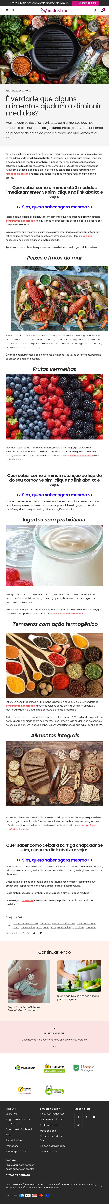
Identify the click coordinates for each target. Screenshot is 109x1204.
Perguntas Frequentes (52, 1113)
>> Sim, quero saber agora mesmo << (54, 207)
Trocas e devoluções (52, 1119)
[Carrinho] (101, 10)
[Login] (96, 10)
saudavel (91, 927)
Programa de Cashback (19, 1129)
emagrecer (42, 927)
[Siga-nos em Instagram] (86, 1117)
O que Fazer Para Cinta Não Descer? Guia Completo (24, 1008)
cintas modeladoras (63, 923)
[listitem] (23, 933)
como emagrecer (86, 923)
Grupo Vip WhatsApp (17, 1151)
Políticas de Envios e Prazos (51, 1138)
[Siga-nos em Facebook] (78, 1117)
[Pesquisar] (13, 10)
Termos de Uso (48, 1151)
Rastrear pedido (49, 1125)
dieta (16, 927)
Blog (8, 1134)
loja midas (78, 927)
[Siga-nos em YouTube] (94, 1117)
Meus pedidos (48, 1130)
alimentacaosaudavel (18, 91)
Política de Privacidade (53, 1146)
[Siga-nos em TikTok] (78, 1125)
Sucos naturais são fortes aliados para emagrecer (78, 997)
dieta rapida (28, 927)
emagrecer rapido (61, 927)
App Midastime (14, 1140)
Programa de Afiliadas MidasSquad (18, 1121)
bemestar (45, 923)
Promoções (12, 1146)
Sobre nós (11, 1113)
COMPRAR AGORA (85, 3)
